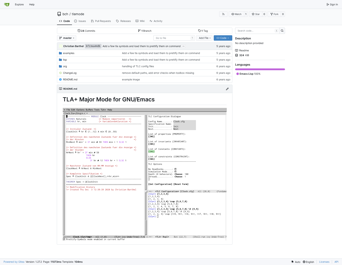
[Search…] (282, 31)
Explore (19, 4)
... (183, 46)
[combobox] (174, 38)
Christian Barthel (73, 46)
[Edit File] (227, 89)
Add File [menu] (203, 37)
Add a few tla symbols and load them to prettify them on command (142, 46)
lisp (65, 59)
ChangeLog (70, 72)
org (65, 66)
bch (65, 14)
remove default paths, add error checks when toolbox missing (158, 72)
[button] (236, 14)
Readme (244, 50)
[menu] (295, 261)
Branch (146, 30)
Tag (204, 30)
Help (32, 4)
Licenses (324, 261)
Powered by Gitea (14, 261)
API (336, 261)
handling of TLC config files (138, 66)
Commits (88, 30)
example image (131, 79)
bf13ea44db (93, 46)
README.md (70, 79)
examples (68, 53)
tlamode (78, 14)
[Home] (7, 4)
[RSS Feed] (223, 14)
